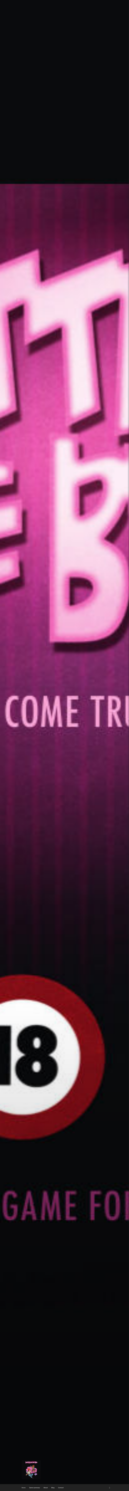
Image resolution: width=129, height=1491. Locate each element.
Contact (61, 1487)
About (46, 1487)
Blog (52, 1487)
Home (24, 1487)
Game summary (34, 1487)
